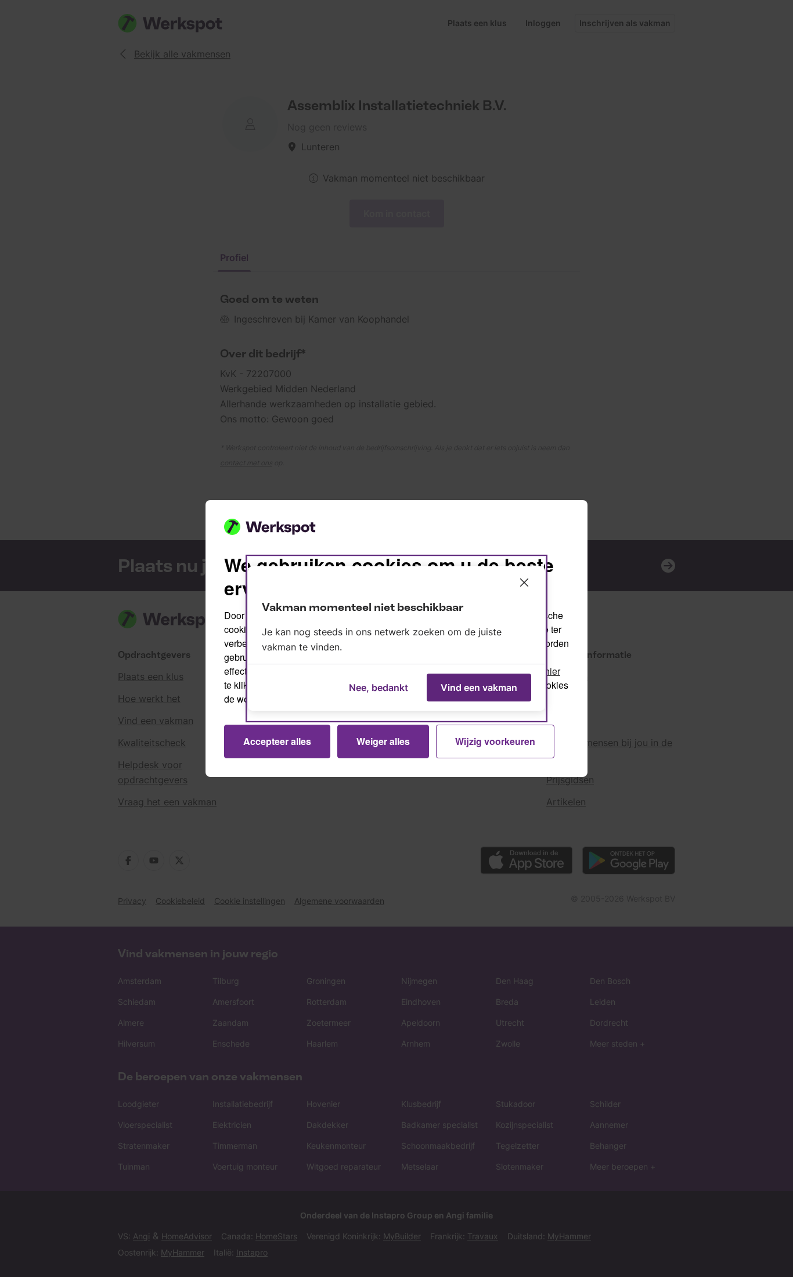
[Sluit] (524, 582)
